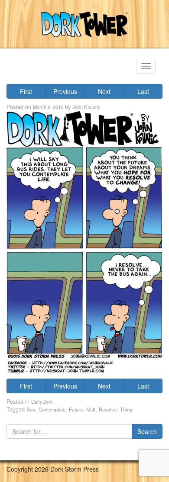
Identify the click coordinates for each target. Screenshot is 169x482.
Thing (126, 409)
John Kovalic (86, 106)
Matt (90, 409)
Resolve (108, 409)
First (26, 91)
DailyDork (42, 401)
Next (104, 91)
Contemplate (52, 409)
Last (143, 91)
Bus (30, 409)
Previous (65, 91)
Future (76, 409)
